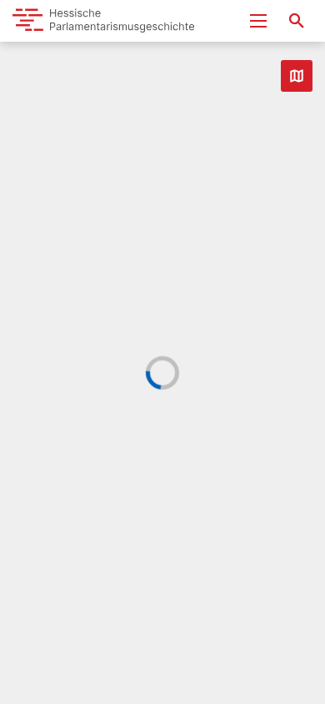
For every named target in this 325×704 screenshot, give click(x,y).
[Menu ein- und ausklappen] (258, 21)
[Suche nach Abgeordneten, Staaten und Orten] (296, 21)
